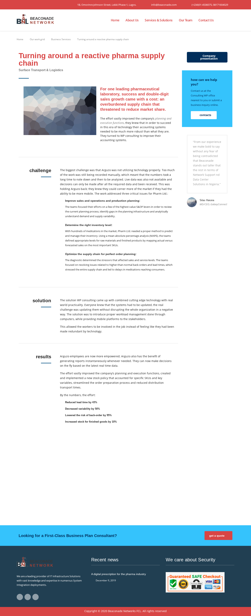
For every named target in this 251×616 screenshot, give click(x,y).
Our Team (185, 20)
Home (115, 20)
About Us (132, 20)
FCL (138, 611)
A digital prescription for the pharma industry (118, 574)
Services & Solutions (158, 20)
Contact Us (206, 20)
